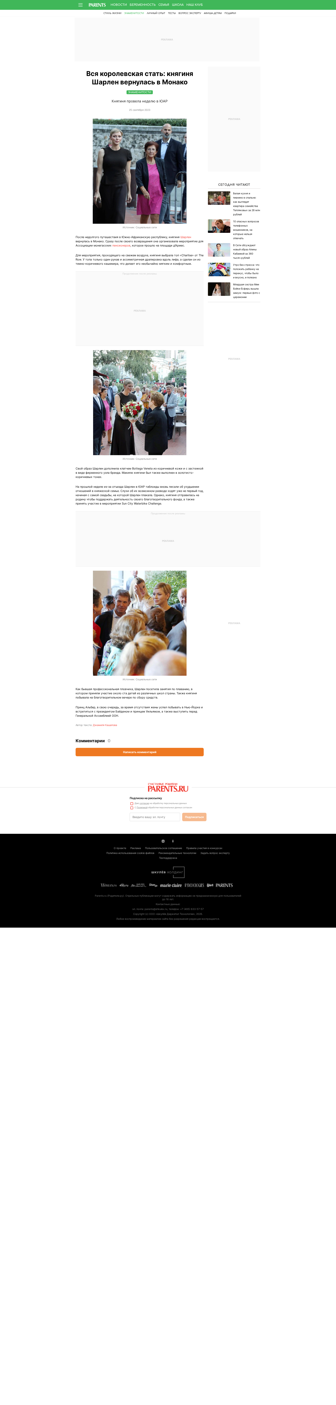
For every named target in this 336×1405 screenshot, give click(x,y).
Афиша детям (213, 13)
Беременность (143, 4)
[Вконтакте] (163, 840)
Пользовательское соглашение (163, 848)
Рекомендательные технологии (177, 852)
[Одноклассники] (173, 840)
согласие (144, 803)
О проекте (120, 848)
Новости (119, 4)
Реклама (135, 848)
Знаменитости (134, 13)
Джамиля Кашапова (105, 725)
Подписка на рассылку (146, 798)
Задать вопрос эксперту (215, 852)
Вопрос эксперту (189, 13)
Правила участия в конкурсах (204, 848)
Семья (163, 4)
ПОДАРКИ (230, 13)
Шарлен (185, 237)
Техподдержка (168, 857)
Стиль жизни (112, 13)
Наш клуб (194, 4)
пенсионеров (121, 245)
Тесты (172, 13)
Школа (178, 4)
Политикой (142, 807)
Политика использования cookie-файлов (130, 852)
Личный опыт (156, 13)
